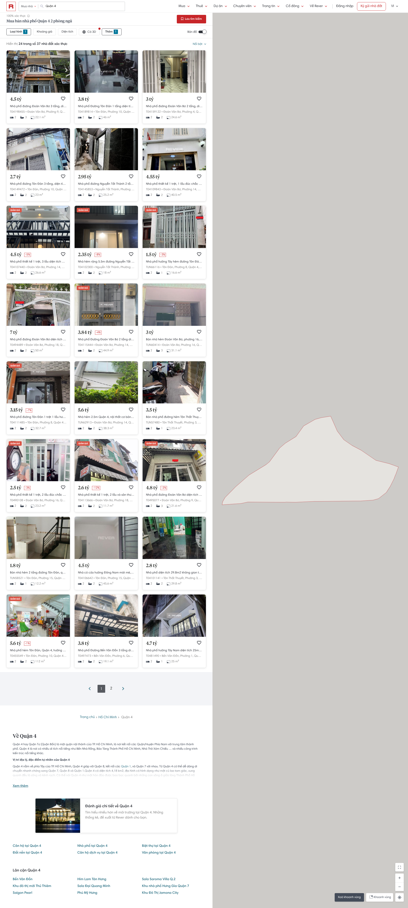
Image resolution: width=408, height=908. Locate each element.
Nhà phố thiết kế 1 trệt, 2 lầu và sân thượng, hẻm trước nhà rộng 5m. (106, 495)
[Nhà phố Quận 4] (38, 247)
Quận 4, (65, 112)
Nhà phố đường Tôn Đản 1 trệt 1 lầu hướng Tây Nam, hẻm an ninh (38, 417)
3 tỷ (150, 99)
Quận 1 (126, 766)
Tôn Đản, (101, 112)
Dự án (218, 6)
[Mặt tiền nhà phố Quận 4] (174, 480)
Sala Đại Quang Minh (93, 886)
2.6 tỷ (83, 488)
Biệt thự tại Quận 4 (156, 846)
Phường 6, (118, 656)
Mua (181, 6)
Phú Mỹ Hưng (87, 893)
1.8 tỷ (15, 565)
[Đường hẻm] (174, 402)
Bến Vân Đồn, (102, 656)
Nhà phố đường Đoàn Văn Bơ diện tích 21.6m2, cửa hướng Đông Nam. (174, 495)
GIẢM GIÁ (15, 210)
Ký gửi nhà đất (371, 6)
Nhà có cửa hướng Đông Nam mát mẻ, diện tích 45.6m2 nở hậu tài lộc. (106, 572)
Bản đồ (192, 32)
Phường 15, (45, 578)
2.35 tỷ (85, 255)
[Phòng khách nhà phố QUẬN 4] (38, 636)
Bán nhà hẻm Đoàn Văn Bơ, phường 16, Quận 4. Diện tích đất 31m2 (174, 339)
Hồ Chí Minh (107, 717)
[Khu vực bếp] (38, 558)
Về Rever (316, 6)
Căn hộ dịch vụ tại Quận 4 (97, 853)
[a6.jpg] (106, 92)
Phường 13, (127, 189)
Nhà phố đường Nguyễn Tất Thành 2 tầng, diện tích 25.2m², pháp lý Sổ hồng (106, 184)
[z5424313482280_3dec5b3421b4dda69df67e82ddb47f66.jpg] (38, 92)
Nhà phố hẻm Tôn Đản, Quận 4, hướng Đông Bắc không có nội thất (38, 650)
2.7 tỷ (15, 177)
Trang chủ (87, 717)
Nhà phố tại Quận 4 (92, 846)
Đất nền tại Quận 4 (27, 853)
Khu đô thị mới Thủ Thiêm (32, 886)
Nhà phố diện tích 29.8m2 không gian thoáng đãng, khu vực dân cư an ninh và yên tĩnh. (174, 572)
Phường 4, (188, 112)
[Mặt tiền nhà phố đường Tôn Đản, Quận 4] (174, 247)
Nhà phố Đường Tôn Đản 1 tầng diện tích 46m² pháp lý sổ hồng (106, 106)
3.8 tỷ (83, 99)
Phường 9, (52, 112)
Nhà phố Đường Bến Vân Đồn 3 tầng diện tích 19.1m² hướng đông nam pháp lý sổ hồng (106, 650)
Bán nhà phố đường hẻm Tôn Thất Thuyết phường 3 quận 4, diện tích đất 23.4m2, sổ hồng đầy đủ (174, 417)
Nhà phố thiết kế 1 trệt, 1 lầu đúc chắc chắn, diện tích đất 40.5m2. (174, 184)
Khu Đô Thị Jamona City (160, 893)
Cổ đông (292, 6)
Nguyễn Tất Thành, (107, 189)
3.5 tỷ (151, 410)
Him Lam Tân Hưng (91, 879)
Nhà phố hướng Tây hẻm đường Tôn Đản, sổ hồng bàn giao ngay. (174, 261)
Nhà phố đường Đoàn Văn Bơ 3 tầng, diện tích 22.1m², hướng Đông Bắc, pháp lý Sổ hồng (38, 106)
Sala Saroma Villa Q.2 (159, 879)
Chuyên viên (242, 6)
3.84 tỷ (85, 332)
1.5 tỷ (151, 255)
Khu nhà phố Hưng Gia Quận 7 (165, 886)
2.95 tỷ (85, 177)
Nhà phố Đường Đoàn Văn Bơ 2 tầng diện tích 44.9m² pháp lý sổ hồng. (106, 339)
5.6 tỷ (83, 410)
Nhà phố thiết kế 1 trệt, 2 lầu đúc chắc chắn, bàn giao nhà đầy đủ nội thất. (38, 495)
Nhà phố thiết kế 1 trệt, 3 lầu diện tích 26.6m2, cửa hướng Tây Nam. (38, 261)
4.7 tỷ (151, 643)
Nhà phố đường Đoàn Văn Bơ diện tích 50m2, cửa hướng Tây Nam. (38, 339)
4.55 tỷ (153, 177)
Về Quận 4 (25, 736)
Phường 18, (127, 267)
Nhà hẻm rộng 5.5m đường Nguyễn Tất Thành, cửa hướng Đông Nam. (106, 261)
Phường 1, (186, 656)
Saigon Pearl (22, 893)
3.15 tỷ (16, 410)
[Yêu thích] (63, 98)
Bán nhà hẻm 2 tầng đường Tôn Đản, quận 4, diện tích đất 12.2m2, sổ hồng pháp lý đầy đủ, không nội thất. (38, 572)
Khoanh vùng (382, 897)
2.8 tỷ (151, 565)
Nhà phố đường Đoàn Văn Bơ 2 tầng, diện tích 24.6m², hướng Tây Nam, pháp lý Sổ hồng (174, 106)
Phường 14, (189, 189)
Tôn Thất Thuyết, (172, 422)
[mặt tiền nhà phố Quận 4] (106, 402)
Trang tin (268, 6)
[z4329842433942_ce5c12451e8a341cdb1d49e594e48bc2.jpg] (174, 92)
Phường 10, (115, 112)
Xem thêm (20, 786)
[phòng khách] (174, 325)
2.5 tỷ (15, 488)
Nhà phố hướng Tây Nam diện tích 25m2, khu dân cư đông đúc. (174, 650)
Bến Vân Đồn (23, 879)
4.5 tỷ (15, 99)
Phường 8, (181, 267)
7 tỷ (13, 332)
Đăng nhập (344, 6)
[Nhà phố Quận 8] (174, 169)
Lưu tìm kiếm (193, 19)
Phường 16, (188, 345)
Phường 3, (190, 422)
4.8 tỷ (152, 488)
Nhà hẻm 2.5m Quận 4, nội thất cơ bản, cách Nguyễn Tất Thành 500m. (106, 417)
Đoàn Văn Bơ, (36, 112)
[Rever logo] (11, 6)
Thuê (199, 6)
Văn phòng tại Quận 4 (159, 853)
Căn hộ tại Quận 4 (27, 846)
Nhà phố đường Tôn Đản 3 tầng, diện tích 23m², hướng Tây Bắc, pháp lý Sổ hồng (38, 184)
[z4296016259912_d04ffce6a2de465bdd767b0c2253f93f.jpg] (38, 169)
